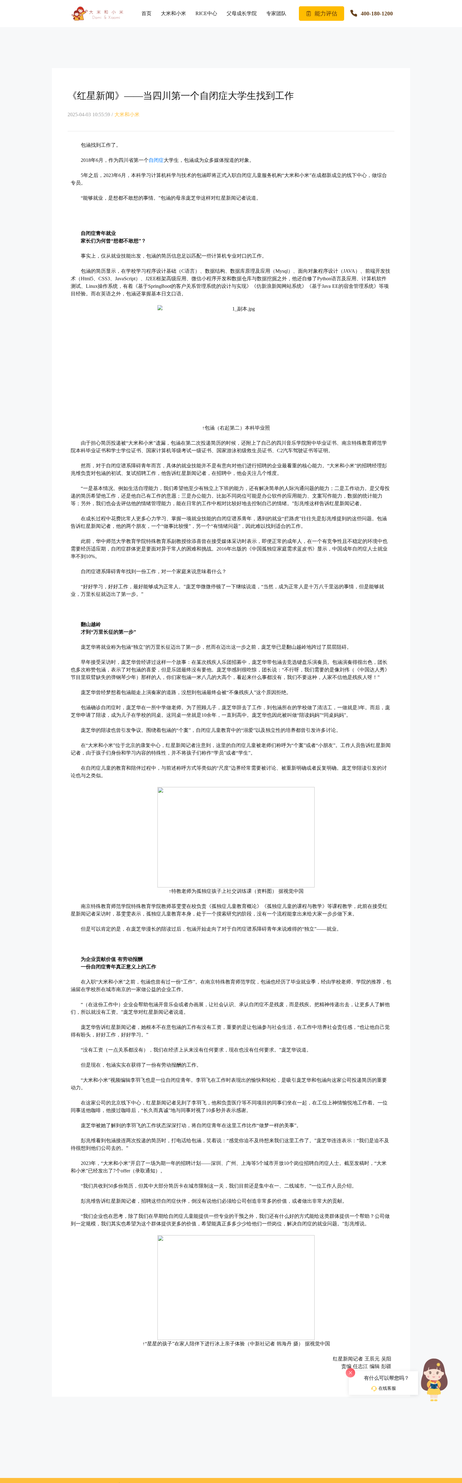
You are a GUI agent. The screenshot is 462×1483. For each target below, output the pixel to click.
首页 (146, 13)
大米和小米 (173, 13)
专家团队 (276, 13)
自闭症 (156, 160)
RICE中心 (206, 13)
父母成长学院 (242, 13)
